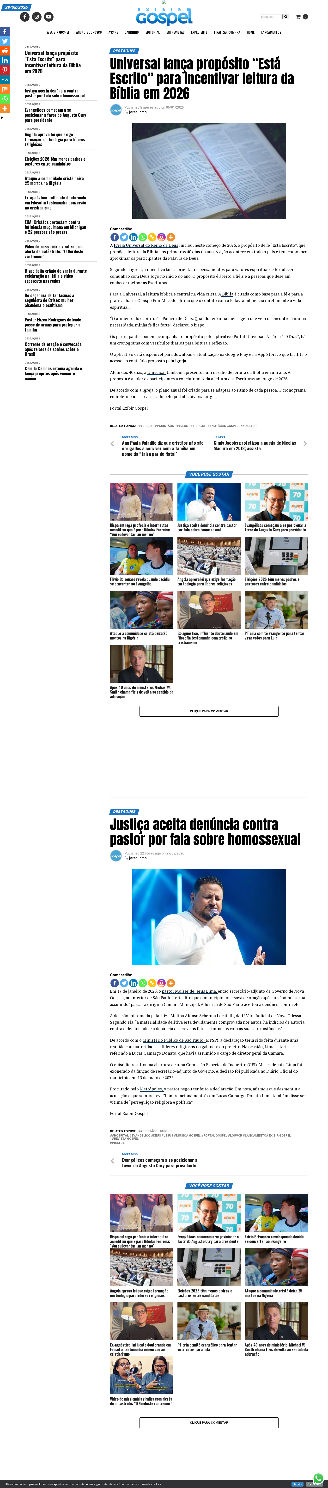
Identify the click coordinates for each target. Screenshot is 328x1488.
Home (251, 32)
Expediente (199, 32)
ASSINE (113, 32)
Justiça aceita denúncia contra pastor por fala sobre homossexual (55, 93)
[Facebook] (114, 237)
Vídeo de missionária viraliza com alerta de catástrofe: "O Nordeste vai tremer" (54, 251)
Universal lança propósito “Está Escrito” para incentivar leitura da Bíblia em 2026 (53, 62)
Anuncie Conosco (89, 32)
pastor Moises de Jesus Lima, (190, 932)
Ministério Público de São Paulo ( (174, 981)
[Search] (285, 16)
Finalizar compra (227, 32)
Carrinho (132, 32)
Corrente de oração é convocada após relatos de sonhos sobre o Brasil (53, 349)
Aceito (297, 1484)
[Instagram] (161, 237)
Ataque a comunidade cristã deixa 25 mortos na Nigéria (54, 181)
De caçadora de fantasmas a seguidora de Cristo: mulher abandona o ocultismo (49, 300)
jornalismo (138, 112)
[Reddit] (5, 50)
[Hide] (2, 118)
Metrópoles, (152, 1030)
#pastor (249, 426)
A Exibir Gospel (58, 32)
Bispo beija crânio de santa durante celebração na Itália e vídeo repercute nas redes (56, 275)
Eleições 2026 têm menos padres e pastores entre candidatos (55, 161)
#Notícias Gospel (223, 426)
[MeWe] (5, 79)
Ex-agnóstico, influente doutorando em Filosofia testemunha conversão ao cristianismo (55, 202)
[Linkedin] (133, 237)
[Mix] (5, 89)
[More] (171, 237)
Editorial (153, 32)
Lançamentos (271, 32)
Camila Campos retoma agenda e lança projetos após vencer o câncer (53, 373)
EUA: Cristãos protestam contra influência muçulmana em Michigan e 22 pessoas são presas (55, 227)
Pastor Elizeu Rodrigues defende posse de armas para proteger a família (53, 324)
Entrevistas (175, 32)
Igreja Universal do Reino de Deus (146, 245)
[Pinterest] (5, 70)
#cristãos (165, 426)
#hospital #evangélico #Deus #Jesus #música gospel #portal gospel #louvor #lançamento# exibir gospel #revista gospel (201, 1078)
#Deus (183, 426)
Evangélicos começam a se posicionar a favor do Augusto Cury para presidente (55, 114)
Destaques (32, 46)
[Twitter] (124, 237)
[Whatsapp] (143, 237)
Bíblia (227, 294)
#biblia (146, 426)
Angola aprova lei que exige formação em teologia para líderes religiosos (55, 139)
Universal (156, 372)
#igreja (198, 426)
